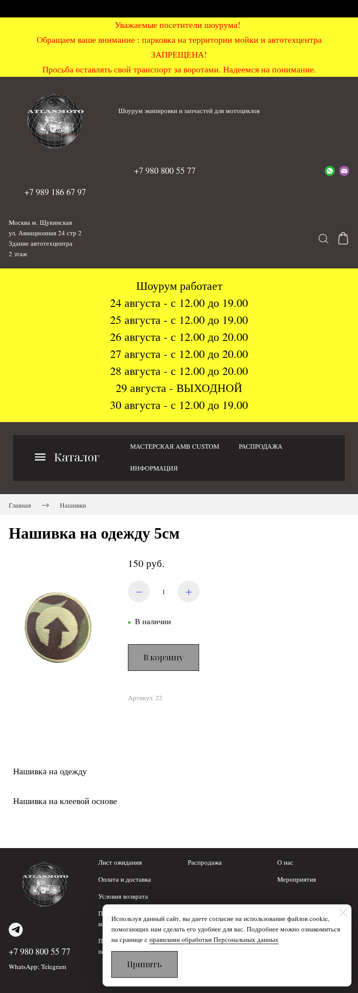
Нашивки (73, 505)
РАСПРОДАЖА (260, 446)
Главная (20, 505)
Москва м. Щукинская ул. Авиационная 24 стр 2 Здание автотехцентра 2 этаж (45, 238)
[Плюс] (189, 591)
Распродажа (205, 862)
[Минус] (139, 591)
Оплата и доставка (124, 879)
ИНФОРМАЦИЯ (154, 468)
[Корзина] (343, 238)
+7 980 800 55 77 (39, 951)
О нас (285, 862)
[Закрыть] (343, 913)
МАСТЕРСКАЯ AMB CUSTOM (174, 446)
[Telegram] (16, 930)
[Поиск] (323, 238)
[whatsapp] (330, 170)
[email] (344, 170)
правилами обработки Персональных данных (214, 939)
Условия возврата (123, 896)
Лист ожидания (120, 862)
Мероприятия (296, 879)
